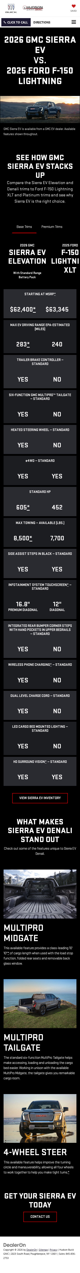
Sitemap (43, 1249)
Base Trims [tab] (24, 227)
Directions (41, 22)
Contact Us (40, 1217)
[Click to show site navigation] (73, 22)
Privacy (53, 1249)
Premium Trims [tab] (52, 227)
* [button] (55, 294)
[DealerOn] (14, 1244)
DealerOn (31, 1249)
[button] (16, 22)
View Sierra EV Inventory (40, 798)
